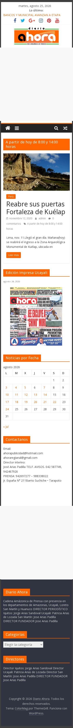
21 (45, 402)
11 (16, 395)
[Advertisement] (36, 84)
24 (7, 409)
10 (7, 395)
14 (45, 395)
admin (42, 218)
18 (16, 402)
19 (26, 402)
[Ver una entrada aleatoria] (65, 128)
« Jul (6, 427)
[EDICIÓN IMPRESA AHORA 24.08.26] (36, 345)
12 (26, 395)
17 (7, 402)
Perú (11, 196)
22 (54, 402)
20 (35, 402)
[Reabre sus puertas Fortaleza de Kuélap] (36, 156)
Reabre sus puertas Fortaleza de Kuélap (35, 207)
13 (35, 395)
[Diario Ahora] (7, 128)
